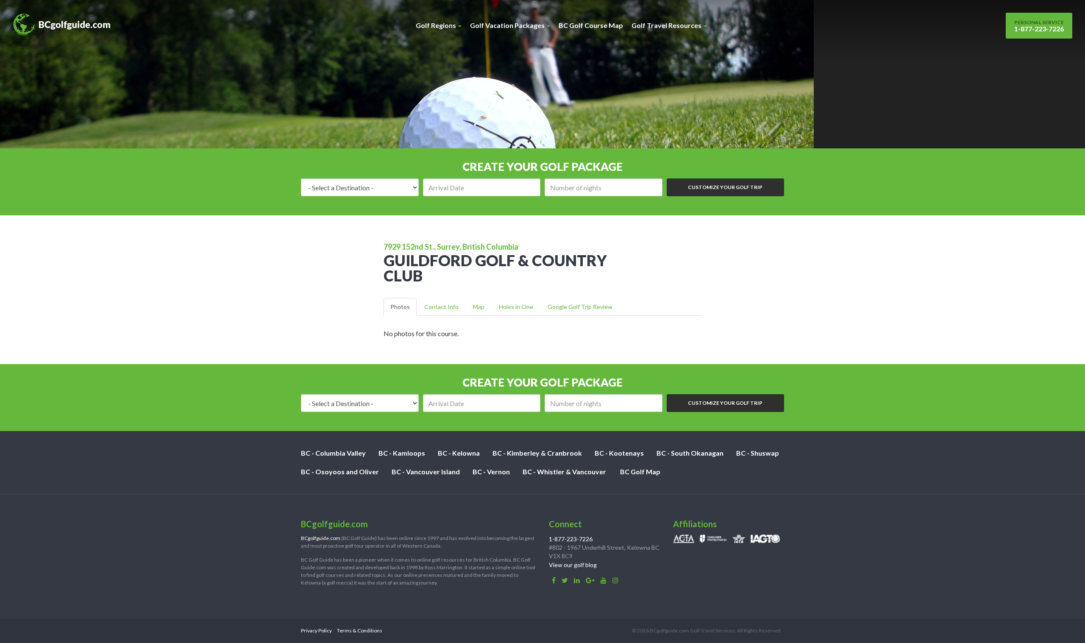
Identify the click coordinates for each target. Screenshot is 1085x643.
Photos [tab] (400, 306)
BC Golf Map (640, 472)
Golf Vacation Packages (508, 25)
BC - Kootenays (619, 453)
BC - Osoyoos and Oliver (340, 472)
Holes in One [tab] (516, 306)
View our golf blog (573, 564)
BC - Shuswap (757, 453)
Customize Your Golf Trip (725, 187)
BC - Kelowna (459, 453)
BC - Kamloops (401, 453)
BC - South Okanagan (690, 453)
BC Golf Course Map (591, 25)
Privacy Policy (316, 630)
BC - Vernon (491, 472)
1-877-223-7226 (1039, 26)
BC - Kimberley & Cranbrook (537, 453)
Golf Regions (436, 25)
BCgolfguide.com (320, 538)
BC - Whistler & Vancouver (564, 472)
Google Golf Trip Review (580, 306)
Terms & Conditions (359, 630)
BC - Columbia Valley (333, 453)
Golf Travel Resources (667, 25)
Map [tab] (478, 306)
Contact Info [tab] (441, 306)
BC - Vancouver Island (426, 472)
